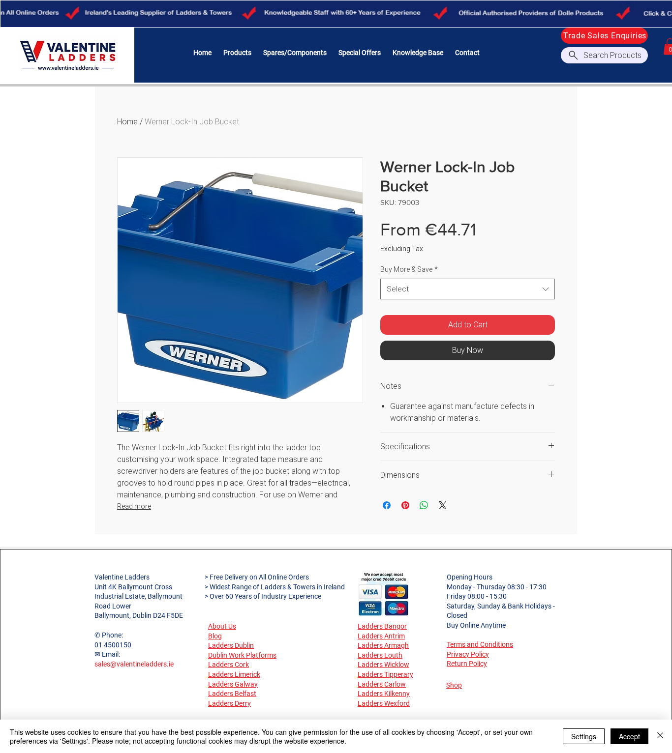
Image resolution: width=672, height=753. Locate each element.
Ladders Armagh (383, 645)
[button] (237, 52)
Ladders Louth (380, 655)
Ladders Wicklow (383, 664)
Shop (454, 685)
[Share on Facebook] (387, 505)
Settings (583, 736)
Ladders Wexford (384, 703)
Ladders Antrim (381, 636)
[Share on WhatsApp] (424, 505)
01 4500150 (112, 645)
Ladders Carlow (382, 684)
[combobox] (467, 289)
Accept (629, 736)
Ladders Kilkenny (384, 693)
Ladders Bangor (382, 626)
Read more (134, 506)
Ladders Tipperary (385, 674)
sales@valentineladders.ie (134, 664)
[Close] (660, 736)
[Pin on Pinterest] (405, 505)
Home (127, 121)
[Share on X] (443, 505)
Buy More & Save (409, 269)
